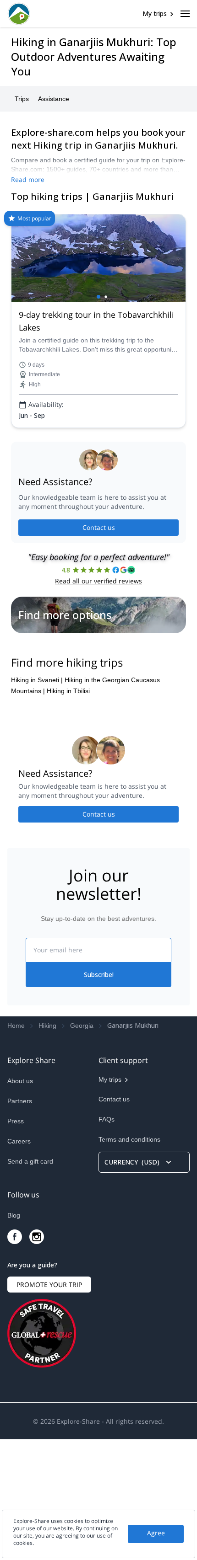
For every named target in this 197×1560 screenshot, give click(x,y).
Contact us (98, 527)
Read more (27, 179)
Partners (19, 1221)
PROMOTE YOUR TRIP (49, 1405)
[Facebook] (14, 1357)
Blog (13, 1336)
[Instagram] (36, 1357)
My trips (154, 13)
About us (20, 1201)
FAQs (106, 1240)
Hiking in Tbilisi (68, 811)
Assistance (53, 98)
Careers (19, 1262)
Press (15, 1241)
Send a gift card (30, 1282)
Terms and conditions (129, 1260)
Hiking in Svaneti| (37, 800)
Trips (22, 98)
